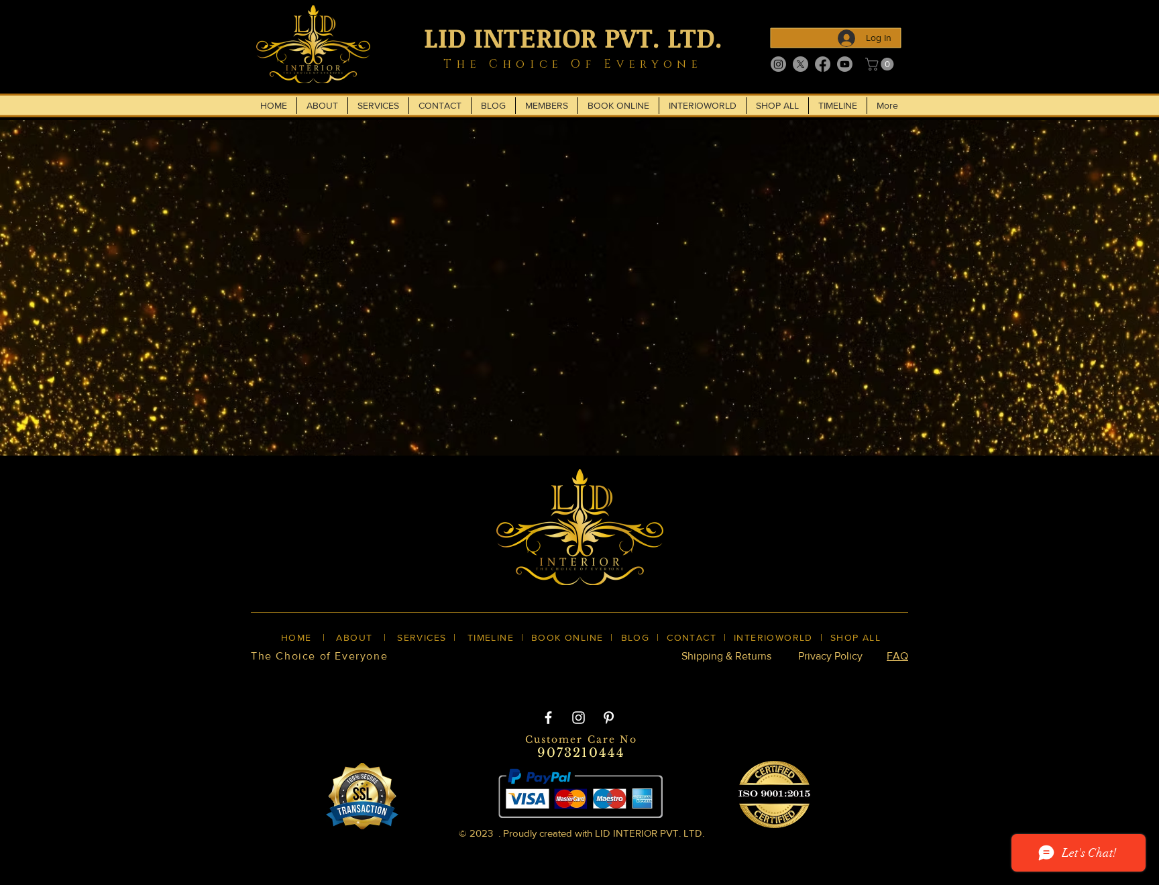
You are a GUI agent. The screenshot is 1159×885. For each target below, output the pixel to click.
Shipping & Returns (726, 656)
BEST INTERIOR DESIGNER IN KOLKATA (566, 679)
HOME (296, 637)
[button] (881, 64)
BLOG (635, 637)
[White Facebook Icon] (548, 717)
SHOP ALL (855, 637)
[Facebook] (822, 64)
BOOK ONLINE (567, 637)
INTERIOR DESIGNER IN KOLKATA (766, 679)
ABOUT (354, 637)
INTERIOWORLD (773, 637)
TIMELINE (490, 637)
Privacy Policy (830, 656)
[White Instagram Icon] (578, 717)
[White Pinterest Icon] (608, 717)
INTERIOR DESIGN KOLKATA (379, 679)
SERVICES (421, 637)
